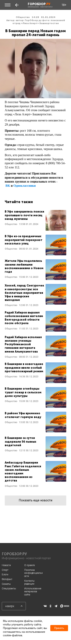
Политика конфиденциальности (33, 573)
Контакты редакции (29, 582)
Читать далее (35, 220)
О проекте (29, 565)
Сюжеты (6, 584)
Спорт (5, 570)
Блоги (5, 574)
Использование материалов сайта (32, 591)
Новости (6, 565)
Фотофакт (7, 579)
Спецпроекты (9, 588)
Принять (59, 628)
